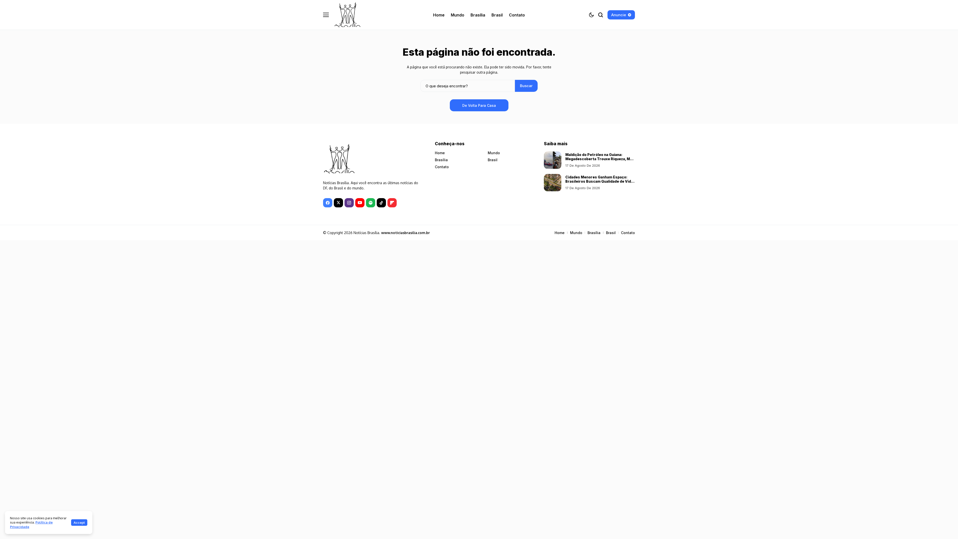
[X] (338, 202)
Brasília (441, 160)
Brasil (492, 160)
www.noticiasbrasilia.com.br (405, 233)
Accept (79, 523)
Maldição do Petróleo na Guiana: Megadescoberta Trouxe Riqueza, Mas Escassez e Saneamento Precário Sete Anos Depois (599, 160)
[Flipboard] (392, 202)
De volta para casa (479, 105)
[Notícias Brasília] (347, 15)
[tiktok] (381, 202)
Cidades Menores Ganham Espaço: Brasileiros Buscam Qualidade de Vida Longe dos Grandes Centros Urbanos (599, 181)
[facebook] (327, 202)
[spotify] (370, 202)
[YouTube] (359, 202)
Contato (442, 167)
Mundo (494, 153)
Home (440, 153)
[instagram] (349, 202)
